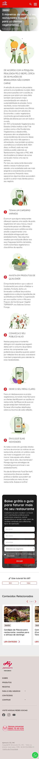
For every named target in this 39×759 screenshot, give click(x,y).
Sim (10, 583)
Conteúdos (7, 695)
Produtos (7, 682)
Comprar (6, 700)
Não (28, 583)
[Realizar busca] (30, 4)
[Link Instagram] (8, 714)
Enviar (19, 561)
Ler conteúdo (10, 642)
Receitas (6, 687)
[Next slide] (35, 601)
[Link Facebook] (3, 714)
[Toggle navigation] (35, 4)
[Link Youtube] (14, 715)
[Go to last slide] (27, 601)
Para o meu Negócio (11, 691)
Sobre (5, 678)
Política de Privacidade (10, 749)
